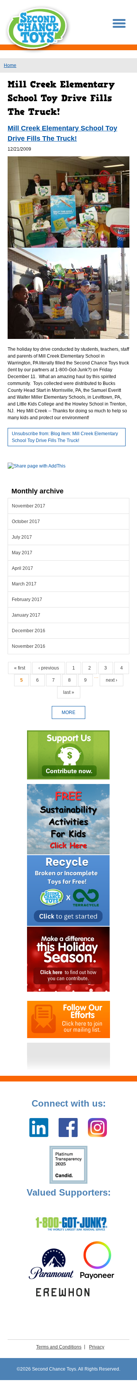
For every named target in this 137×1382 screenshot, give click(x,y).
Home (10, 65)
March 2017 (24, 584)
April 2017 (22, 568)
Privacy (96, 1347)
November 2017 (28, 506)
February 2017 (27, 599)
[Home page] (38, 29)
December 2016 (28, 630)
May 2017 (22, 552)
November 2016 (28, 646)
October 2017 (26, 521)
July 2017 (22, 537)
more (68, 712)
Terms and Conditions (58, 1347)
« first (19, 668)
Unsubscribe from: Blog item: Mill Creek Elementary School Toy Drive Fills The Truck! (65, 437)
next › (111, 680)
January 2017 (26, 615)
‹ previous (48, 668)
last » (68, 692)
